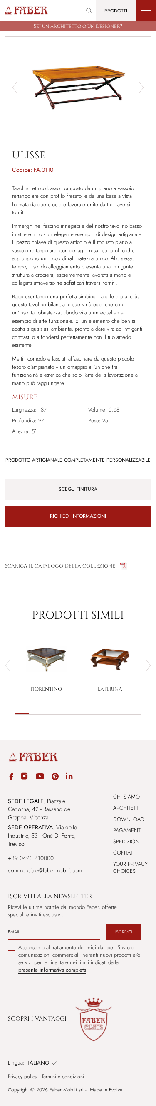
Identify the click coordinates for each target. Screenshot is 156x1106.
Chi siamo (126, 797)
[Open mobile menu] (146, 10)
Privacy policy (22, 1076)
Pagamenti (127, 830)
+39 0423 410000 (31, 858)
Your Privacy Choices (130, 867)
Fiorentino (46, 689)
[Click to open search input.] (89, 10)
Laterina (109, 689)
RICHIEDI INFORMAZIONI (78, 516)
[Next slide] (141, 87)
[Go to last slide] (14, 87)
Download (128, 819)
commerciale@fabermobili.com (45, 870)
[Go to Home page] (26, 10)
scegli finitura (78, 489)
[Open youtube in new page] (40, 777)
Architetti (126, 808)
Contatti (124, 853)
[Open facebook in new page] (11, 778)
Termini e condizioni (63, 1076)
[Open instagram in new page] (24, 777)
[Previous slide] (7, 665)
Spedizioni (127, 841)
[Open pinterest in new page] (55, 778)
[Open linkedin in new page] (69, 777)
